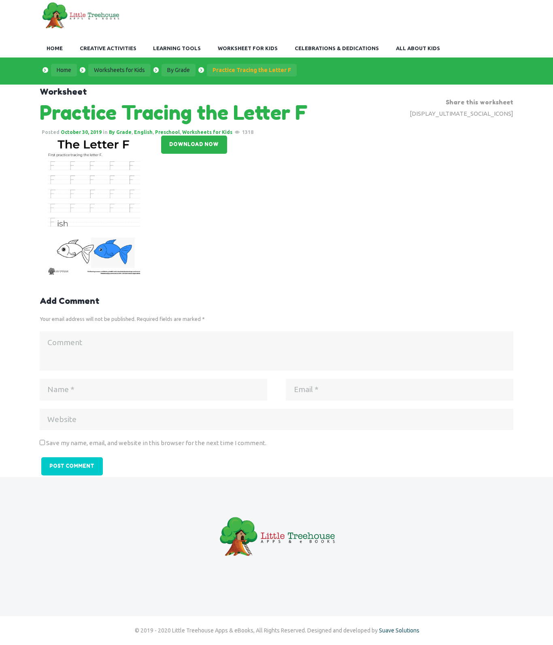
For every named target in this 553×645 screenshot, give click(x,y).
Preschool (167, 132)
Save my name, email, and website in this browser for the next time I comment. (156, 442)
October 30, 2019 (81, 132)
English (143, 132)
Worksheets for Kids (119, 70)
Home (64, 70)
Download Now (194, 144)
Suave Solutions (399, 630)
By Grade (178, 70)
